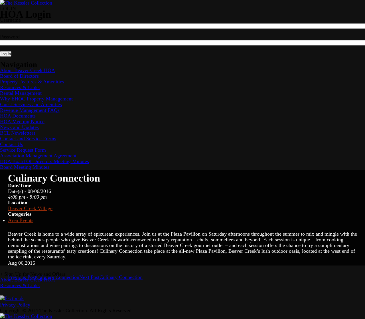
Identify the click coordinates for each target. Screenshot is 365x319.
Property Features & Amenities (32, 82)
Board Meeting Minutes (24, 167)
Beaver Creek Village (30, 208)
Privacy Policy (15, 305)
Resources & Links (20, 87)
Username (10, 20)
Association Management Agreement (38, 156)
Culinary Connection (111, 277)
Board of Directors (19, 76)
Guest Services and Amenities (31, 104)
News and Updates (19, 127)
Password (10, 37)
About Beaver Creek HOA (27, 70)
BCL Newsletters (17, 133)
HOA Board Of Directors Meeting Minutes (44, 161)
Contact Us (11, 144)
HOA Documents (18, 116)
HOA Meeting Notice (22, 121)
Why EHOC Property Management (36, 99)
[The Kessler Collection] (26, 3)
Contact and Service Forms (28, 138)
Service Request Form (23, 150)
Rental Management (21, 93)
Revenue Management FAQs (30, 110)
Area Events (20, 220)
